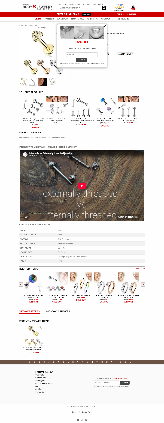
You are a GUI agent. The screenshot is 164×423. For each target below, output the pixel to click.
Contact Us (39, 392)
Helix (73, 4)
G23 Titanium (92, 19)
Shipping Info (40, 381)
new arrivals (62, 19)
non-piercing (123, 19)
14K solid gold (77, 19)
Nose (60, 4)
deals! (38, 19)
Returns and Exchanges (44, 383)
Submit (125, 383)
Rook (88, 4)
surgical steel (107, 19)
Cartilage (67, 4)
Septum (100, 4)
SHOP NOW (86, 14)
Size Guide (39, 389)
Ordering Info (40, 375)
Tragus (94, 4)
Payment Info (40, 378)
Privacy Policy (87, 412)
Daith (78, 4)
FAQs (37, 386)
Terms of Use (76, 412)
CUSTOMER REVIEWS (29, 311)
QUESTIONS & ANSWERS (58, 311)
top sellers (48, 19)
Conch (83, 4)
